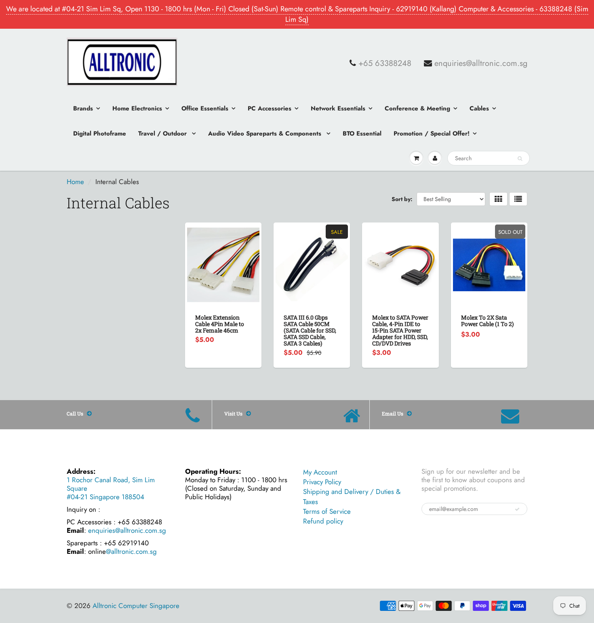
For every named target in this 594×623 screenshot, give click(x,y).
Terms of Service (327, 511)
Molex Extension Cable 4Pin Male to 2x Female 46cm (219, 324)
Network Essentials (338, 108)
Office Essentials (204, 108)
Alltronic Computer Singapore (136, 605)
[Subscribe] (517, 509)
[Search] (519, 158)
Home (75, 181)
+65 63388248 (384, 63)
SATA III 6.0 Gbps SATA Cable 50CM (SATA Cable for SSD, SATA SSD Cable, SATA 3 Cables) (310, 330)
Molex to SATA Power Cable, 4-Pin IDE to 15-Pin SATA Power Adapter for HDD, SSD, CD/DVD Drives (400, 330)
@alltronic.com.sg (131, 551)
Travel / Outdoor (163, 133)
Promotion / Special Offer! (432, 133)
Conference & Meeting (417, 108)
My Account (320, 472)
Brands (83, 108)
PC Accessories (269, 108)
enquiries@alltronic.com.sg (480, 63)
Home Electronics (137, 108)
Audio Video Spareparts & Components (265, 133)
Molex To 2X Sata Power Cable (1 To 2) (487, 321)
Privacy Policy (322, 482)
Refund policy (323, 521)
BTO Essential (362, 133)
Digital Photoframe (99, 133)
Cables (479, 108)
